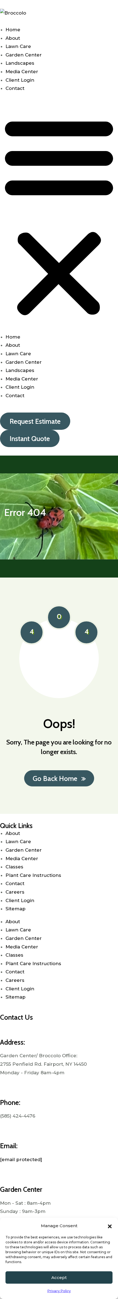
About (12, 38)
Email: (9, 1146)
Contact (14, 88)
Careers (14, 892)
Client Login (19, 80)
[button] (110, 1226)
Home (12, 29)
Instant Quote (30, 438)
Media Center (21, 71)
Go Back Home (55, 778)
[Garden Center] (7, 1175)
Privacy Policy (59, 1291)
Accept (59, 1277)
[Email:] (7, 1131)
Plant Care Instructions (34, 875)
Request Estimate (35, 421)
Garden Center (23, 55)
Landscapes (19, 63)
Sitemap (15, 908)
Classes (14, 866)
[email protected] (21, 1159)
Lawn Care (18, 46)
